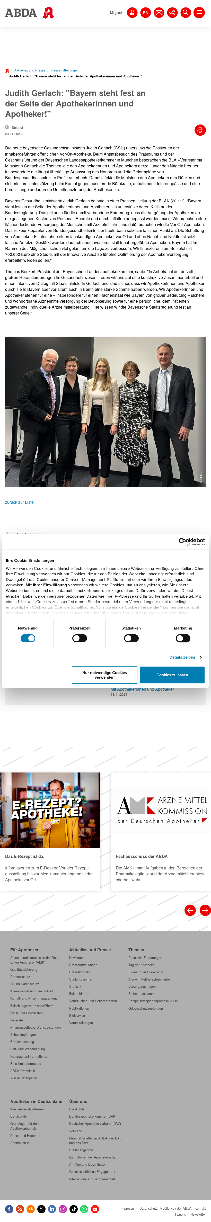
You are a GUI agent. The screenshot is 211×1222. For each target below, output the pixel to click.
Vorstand (75, 1131)
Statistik (75, 986)
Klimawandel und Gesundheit (31, 991)
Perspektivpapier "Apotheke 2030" (153, 1001)
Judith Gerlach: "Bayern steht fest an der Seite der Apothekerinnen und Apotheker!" (75, 76)
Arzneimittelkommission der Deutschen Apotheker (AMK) (35, 960)
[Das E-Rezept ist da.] (50, 831)
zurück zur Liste (19, 502)
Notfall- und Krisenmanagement (33, 998)
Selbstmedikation (141, 993)
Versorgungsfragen (142, 986)
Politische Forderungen (145, 957)
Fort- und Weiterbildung (27, 1049)
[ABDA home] (7, 70)
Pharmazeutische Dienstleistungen (35, 1027)
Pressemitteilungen (64, 70)
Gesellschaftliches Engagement (92, 1171)
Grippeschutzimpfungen (145, 1008)
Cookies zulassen (172, 675)
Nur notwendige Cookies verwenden (104, 674)
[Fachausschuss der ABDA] (161, 831)
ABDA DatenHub (22, 1070)
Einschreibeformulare (25, 1063)
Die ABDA (76, 1109)
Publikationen (79, 1008)
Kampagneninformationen (29, 1056)
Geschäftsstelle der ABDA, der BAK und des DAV (95, 1140)
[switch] (79, 638)
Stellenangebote (81, 1150)
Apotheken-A (19, 1142)
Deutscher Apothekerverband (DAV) (95, 1123)
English (182, 1214)
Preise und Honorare (25, 1135)
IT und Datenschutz (24, 984)
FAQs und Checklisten (26, 1013)
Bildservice (77, 1015)
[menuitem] (28, 70)
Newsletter (198, 1214)
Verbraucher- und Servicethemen (93, 1001)
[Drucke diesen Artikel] (200, 130)
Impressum (128, 1208)
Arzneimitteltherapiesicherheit (150, 979)
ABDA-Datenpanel (23, 1078)
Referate (16, 1020)
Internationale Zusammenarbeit (92, 1179)
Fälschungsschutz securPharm (32, 1005)
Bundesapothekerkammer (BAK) (93, 1116)
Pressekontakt (79, 972)
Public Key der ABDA (176, 1208)
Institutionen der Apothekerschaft (93, 1157)
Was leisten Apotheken (27, 1109)
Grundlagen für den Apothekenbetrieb (24, 1125)
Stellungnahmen (81, 979)
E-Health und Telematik (145, 972)
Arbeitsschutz (20, 976)
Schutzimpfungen (23, 1034)
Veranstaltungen (81, 1022)
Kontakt (200, 1208)
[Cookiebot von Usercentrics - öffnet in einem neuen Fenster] (182, 542)
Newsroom (77, 957)
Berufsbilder (19, 1116)
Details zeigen (182, 657)
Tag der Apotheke (141, 965)
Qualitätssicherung (23, 969)
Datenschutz (148, 1208)
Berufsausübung (22, 1041)
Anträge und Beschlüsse (87, 1164)
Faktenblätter (79, 993)
